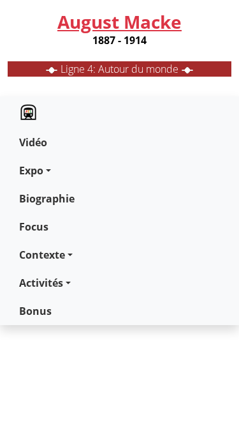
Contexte (42, 255)
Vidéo (33, 142)
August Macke (119, 22)
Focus (33, 227)
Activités (41, 283)
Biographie (47, 199)
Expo (31, 171)
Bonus (35, 311)
